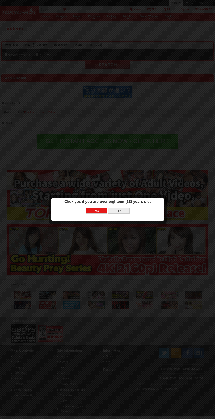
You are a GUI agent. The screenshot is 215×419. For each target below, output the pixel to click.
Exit (118, 210)
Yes (96, 210)
